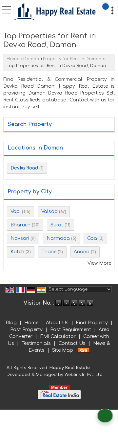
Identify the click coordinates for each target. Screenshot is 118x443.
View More (99, 263)
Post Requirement (70, 329)
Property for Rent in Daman (72, 59)
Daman (31, 59)
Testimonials (36, 343)
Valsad (49, 211)
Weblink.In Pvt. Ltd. (84, 374)
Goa (92, 238)
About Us (57, 322)
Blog (11, 322)
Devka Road (24, 168)
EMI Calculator (58, 336)
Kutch (17, 251)
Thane (49, 251)
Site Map (62, 350)
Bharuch (20, 224)
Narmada (58, 238)
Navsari (19, 238)
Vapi (15, 211)
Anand (81, 251)
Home (13, 59)
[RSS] (83, 350)
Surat (56, 224)
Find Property (92, 322)
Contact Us (72, 343)
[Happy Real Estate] (55, 12)
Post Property (26, 329)
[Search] (105, 6)
